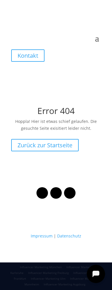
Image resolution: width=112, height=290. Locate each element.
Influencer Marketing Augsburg (64, 284)
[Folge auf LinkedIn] (70, 193)
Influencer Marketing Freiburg (48, 273)
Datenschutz (69, 236)
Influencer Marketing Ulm (48, 279)
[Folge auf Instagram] (56, 193)
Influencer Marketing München (41, 267)
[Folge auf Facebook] (42, 193)
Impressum (42, 236)
